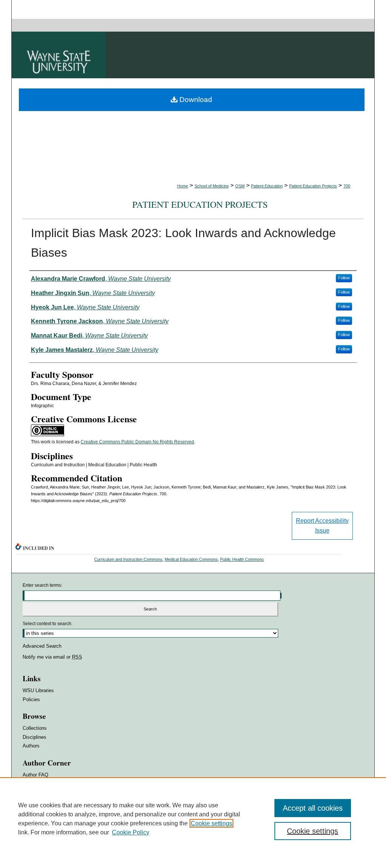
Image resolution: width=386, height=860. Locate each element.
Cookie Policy (130, 832)
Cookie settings (211, 823)
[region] (193, 818)
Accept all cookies (313, 808)
